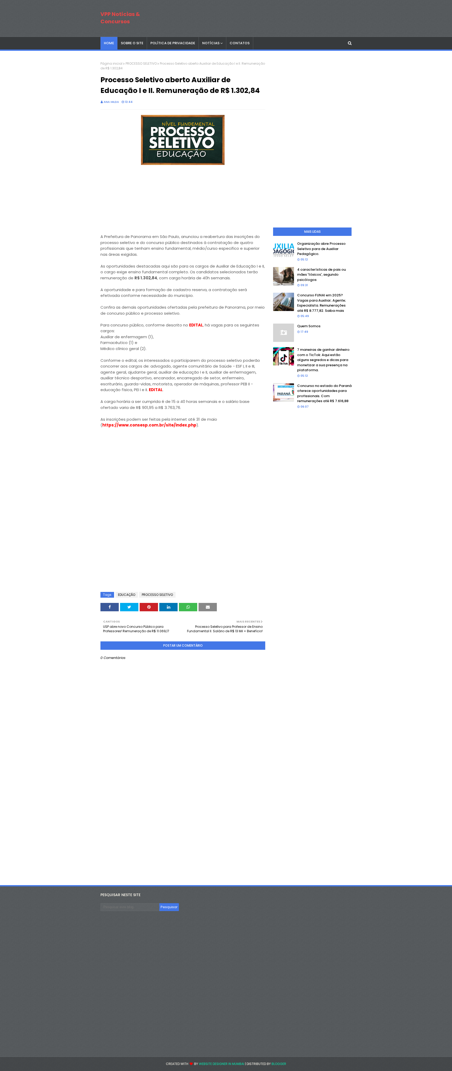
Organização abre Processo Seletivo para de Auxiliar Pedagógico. (321, 248)
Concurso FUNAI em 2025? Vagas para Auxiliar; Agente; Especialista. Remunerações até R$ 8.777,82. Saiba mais (321, 303)
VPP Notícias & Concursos (120, 17)
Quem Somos (308, 326)
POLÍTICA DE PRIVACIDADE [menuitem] (172, 43)
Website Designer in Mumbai (221, 1064)
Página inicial (111, 63)
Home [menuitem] (109, 43)
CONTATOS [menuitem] (240, 43)
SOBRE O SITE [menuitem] (132, 43)
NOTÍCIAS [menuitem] (210, 43)
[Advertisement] (139, 199)
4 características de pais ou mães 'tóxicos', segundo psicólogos (321, 274)
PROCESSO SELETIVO (141, 63)
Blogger (279, 1064)
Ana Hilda (111, 102)
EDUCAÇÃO (126, 594)
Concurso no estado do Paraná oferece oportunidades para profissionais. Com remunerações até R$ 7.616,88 (324, 393)
